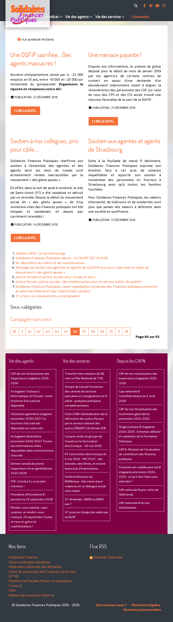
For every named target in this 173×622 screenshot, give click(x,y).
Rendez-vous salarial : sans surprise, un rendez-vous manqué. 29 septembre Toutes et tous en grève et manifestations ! (32, 517)
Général (100, 557)
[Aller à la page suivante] (119, 331)
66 (75, 331)
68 (93, 331)
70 (111, 331)
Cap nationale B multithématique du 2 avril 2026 (137, 396)
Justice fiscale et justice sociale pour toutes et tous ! (55, 277)
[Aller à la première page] (14, 331)
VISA (12, 590)
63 (48, 331)
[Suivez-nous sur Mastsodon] (151, 5)
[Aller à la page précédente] (22, 331)
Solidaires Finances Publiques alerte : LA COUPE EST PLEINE (61, 258)
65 (66, 331)
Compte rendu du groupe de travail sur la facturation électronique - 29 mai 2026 (83, 441)
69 (102, 331)
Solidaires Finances (23, 557)
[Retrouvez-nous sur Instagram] (164, 5)
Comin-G (15, 586)
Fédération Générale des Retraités (35, 567)
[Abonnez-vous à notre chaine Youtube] (157, 5)
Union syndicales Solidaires (29, 562)
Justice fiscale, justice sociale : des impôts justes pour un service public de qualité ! (79, 281)
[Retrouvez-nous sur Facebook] (144, 5)
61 (29, 331)
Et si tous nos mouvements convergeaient (47, 296)
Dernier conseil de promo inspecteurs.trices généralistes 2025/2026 (31, 468)
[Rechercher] (136, 5)
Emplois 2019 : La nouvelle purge (40, 253)
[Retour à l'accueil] (19, 39)
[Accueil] (22, 13)
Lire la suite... (26, 111)
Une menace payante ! (115, 54)
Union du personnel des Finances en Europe (42, 571)
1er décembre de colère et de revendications (50, 263)
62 (39, 331)
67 (84, 331)
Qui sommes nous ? (111, 605)
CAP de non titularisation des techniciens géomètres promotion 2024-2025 (138, 413)
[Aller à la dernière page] (126, 331)
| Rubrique (114, 557)
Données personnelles (142, 609)
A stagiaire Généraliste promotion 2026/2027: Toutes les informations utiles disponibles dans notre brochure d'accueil (32, 445)
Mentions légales (145, 605)
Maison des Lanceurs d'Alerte (31, 595)
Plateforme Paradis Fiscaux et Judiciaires (40, 581)
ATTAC (14, 576)
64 (57, 331)
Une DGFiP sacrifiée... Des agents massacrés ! (40, 58)
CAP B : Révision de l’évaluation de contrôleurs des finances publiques (139, 454)
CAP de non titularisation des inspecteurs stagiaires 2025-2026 (30, 378)
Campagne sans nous (30, 319)
